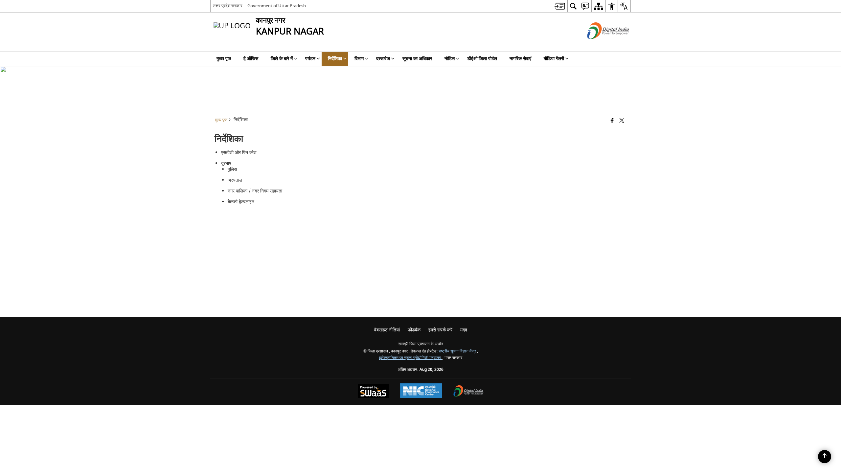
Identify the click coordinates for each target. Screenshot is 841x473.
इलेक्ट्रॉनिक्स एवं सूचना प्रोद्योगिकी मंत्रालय (410, 358)
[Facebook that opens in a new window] (612, 121)
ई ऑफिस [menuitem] (250, 58)
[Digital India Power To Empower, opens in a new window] (468, 392)
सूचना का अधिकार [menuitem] (417, 58)
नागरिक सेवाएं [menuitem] (520, 58)
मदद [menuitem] (463, 330)
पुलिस (232, 169)
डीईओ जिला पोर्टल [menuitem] (482, 58)
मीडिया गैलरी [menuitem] (554, 58)
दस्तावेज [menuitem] (383, 58)
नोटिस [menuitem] (449, 58)
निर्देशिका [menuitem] (335, 58)
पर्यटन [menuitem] (310, 58)
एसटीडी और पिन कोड (239, 152)
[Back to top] (824, 456)
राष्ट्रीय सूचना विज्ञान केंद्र (458, 351)
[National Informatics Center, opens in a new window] (421, 391)
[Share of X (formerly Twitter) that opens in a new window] (622, 121)
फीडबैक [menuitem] (414, 330)
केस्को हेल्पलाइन (241, 201)
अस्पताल (235, 180)
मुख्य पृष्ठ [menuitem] (223, 58)
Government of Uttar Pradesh (276, 6)
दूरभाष (226, 163)
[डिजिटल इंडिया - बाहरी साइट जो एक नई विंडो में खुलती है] (600, 44)
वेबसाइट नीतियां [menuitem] (387, 330)
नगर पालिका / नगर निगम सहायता (255, 191)
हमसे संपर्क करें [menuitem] (440, 330)
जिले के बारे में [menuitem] (282, 58)
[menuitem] (559, 6)
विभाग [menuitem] (359, 58)
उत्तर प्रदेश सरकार (227, 6)
